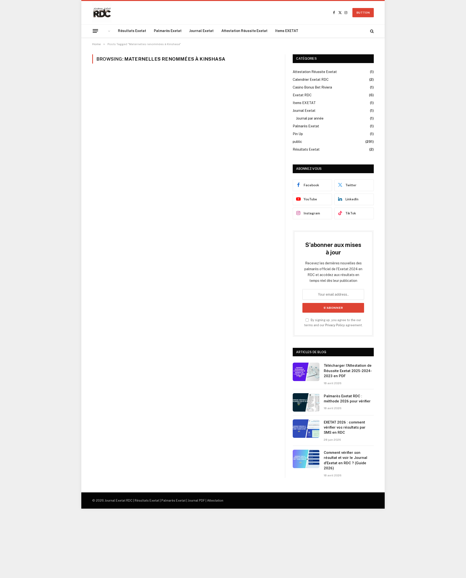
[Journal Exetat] (102, 12)
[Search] (371, 30)
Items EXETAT (286, 31)
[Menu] (95, 30)
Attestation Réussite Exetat (244, 31)
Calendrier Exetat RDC (311, 79)
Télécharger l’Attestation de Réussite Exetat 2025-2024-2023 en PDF (348, 370)
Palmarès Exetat (168, 31)
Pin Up (298, 134)
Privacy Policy (335, 325)
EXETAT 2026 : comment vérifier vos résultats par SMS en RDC (345, 427)
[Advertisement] (145, 543)
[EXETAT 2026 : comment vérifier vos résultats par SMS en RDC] (306, 428)
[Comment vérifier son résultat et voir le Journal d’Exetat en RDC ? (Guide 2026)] (306, 459)
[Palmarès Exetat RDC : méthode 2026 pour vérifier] (306, 402)
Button (363, 12)
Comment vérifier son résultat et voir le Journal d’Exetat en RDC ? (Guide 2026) (345, 460)
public (297, 142)
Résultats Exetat (132, 31)
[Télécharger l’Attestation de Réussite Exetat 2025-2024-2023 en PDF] (306, 372)
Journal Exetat (201, 31)
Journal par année (310, 118)
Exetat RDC (302, 95)
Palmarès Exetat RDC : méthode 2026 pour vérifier (347, 398)
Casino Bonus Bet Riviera (312, 87)
